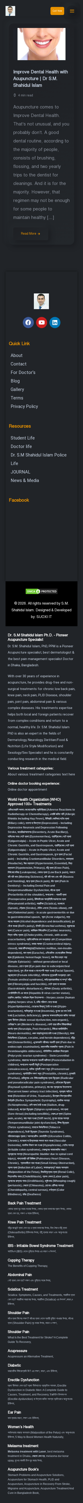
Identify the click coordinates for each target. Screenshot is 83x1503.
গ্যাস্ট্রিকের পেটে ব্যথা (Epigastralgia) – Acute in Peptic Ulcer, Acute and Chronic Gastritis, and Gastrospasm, (41, 850)
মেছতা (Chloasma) (33, 1185)
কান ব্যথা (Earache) (33, 952)
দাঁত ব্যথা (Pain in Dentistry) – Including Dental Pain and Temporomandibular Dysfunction (38, 886)
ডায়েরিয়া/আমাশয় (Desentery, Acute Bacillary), (42, 832)
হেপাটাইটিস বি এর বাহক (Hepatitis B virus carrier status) (38, 993)
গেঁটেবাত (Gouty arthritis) (57, 988)
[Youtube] (41, 322)
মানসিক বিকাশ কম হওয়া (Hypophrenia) (41, 1145)
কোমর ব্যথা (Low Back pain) (52, 872)
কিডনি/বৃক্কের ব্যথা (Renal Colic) (57, 1172)
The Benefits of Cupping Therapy (27, 1265)
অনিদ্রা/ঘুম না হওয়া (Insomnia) (39, 1011)
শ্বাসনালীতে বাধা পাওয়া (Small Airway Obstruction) (47, 1163)
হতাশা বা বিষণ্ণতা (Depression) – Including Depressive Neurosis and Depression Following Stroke (40, 828)
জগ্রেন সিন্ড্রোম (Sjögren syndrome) (39, 1109)
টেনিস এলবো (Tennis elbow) (52, 908)
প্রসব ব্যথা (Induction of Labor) (25, 1167)
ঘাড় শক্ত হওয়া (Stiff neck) (37, 1118)
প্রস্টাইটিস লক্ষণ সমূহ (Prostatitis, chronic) (45, 1073)
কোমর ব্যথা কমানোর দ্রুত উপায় (51, 1208)
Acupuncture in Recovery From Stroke (47, 1484)
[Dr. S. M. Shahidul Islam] (15, 11)
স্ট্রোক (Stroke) (27, 908)
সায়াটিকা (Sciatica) (46, 903)
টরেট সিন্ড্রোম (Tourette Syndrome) (44, 1131)
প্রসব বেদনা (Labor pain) (55, 1176)
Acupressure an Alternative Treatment (30, 1356)
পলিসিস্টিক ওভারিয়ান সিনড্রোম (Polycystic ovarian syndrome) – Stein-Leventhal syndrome (38, 1056)
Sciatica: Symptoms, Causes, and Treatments (35, 1295)
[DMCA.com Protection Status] (41, 591)
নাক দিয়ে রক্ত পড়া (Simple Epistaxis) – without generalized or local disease (38, 962)
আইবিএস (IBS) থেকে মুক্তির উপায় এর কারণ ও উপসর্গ (32, 1251)
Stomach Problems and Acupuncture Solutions (36, 1475)
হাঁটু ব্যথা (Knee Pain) (57, 867)
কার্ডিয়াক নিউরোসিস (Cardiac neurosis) (51, 930)
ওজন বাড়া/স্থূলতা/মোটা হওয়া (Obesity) (50, 1033)
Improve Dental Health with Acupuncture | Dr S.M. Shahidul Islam (40, 78)
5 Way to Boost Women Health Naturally (39, 1437)
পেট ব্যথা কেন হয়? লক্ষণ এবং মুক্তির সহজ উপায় (29, 1280)
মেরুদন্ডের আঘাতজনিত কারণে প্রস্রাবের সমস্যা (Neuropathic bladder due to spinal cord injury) (40, 1154)
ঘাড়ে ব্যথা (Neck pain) (38, 881)
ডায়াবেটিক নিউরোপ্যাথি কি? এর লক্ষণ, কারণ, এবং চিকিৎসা (32, 1371)
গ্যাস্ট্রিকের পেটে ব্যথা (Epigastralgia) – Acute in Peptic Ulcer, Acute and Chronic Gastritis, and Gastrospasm (39, 841)
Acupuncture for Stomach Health (27, 1479)
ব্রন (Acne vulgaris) (53, 917)
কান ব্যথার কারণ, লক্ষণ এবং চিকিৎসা (23, 1418)
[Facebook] (28, 322)
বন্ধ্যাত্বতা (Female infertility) (24, 975)
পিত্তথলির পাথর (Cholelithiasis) (24, 1176)
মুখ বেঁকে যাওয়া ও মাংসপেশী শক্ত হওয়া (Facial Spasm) (47, 970)
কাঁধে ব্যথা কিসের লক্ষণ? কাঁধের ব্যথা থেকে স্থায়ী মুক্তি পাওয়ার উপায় (37, 1318)
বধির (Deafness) (32, 1194)
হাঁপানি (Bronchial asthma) (51, 926)
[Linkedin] (54, 322)
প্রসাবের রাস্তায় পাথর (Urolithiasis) (25, 1180)
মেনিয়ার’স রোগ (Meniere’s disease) (27, 1024)
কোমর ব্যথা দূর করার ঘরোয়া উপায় (22, 1208)
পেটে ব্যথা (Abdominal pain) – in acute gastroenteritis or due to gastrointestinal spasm (41, 912)
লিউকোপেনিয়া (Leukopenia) (22, 872)
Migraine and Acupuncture (23, 1488)
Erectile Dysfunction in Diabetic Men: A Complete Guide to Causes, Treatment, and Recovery (37, 1390)
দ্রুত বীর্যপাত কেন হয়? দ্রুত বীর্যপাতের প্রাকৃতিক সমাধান (32, 1385)
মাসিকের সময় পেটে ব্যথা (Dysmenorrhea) (29, 836)
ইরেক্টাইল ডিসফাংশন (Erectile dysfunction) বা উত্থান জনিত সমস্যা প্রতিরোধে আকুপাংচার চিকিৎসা (40, 1399)
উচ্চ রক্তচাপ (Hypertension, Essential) (45, 863)
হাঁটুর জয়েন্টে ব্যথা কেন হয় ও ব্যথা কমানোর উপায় (28, 1227)
